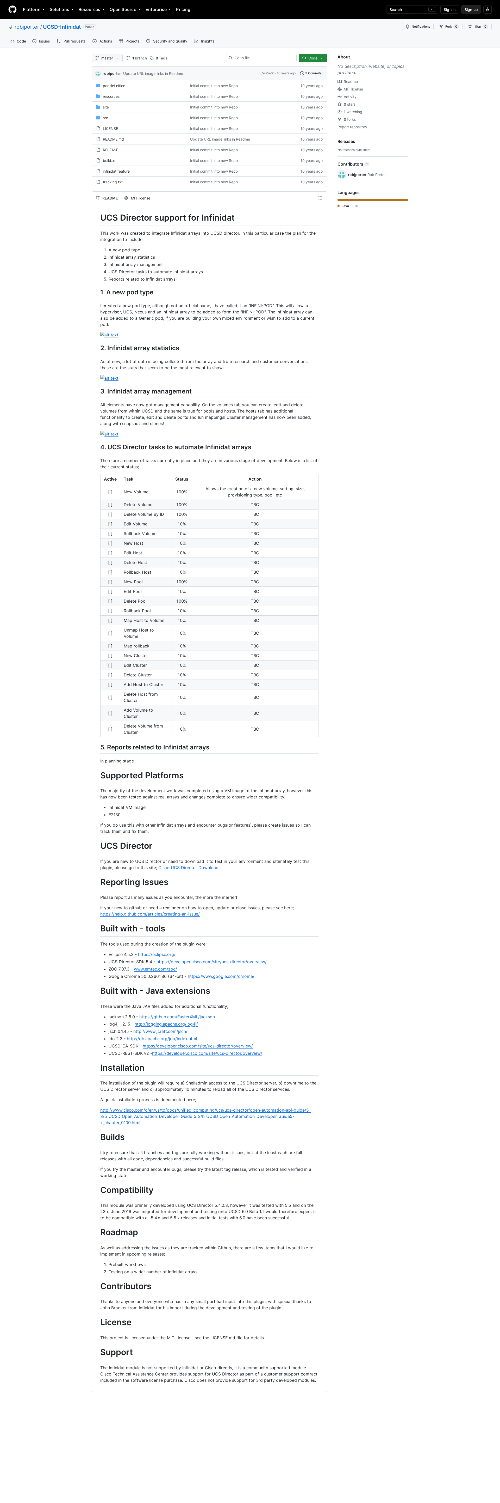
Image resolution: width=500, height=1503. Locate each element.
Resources (89, 9)
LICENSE (110, 128)
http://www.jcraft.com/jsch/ (160, 1031)
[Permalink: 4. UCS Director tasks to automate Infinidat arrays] (96, 447)
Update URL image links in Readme (153, 73)
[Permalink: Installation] (96, 1067)
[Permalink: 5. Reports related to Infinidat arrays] (96, 747)
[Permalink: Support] (96, 1352)
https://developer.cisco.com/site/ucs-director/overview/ (212, 961)
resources (111, 96)
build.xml (110, 160)
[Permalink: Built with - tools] (96, 928)
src (105, 118)
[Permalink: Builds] (96, 1137)
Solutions (59, 9)
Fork (451, 26)
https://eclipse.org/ (157, 954)
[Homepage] (12, 9)
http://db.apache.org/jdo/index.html (162, 1038)
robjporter (27, 27)
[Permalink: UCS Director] (96, 846)
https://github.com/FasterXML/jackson (177, 1016)
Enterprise (156, 9)
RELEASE (110, 150)
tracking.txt (113, 182)
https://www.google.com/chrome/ (221, 976)
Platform (31, 9)
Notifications (421, 26)
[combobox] (263, 58)
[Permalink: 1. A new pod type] (96, 292)
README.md (113, 139)
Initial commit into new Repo (214, 85)
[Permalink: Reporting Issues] (96, 882)
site (106, 107)
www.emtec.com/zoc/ (155, 969)
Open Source (123, 9)
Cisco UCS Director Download (188, 867)
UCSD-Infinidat (62, 27)
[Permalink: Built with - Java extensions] (96, 991)
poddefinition (114, 85)
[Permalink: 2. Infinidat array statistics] (96, 347)
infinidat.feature (116, 171)
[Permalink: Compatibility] (96, 1190)
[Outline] (320, 198)
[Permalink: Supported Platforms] (96, 775)
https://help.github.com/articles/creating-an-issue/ (150, 914)
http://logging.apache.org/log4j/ (166, 1024)
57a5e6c (268, 73)
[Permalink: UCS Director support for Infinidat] (96, 217)
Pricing (183, 9)
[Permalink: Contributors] (96, 1286)
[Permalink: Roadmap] (96, 1232)
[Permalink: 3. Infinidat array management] (96, 391)
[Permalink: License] (96, 1322)
